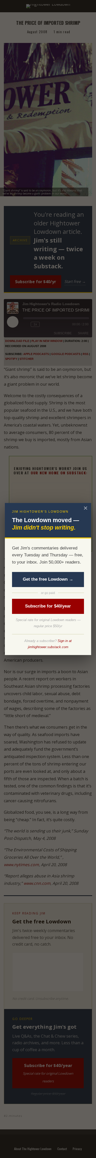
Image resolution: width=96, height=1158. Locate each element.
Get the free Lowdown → (48, 579)
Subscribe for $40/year (48, 606)
